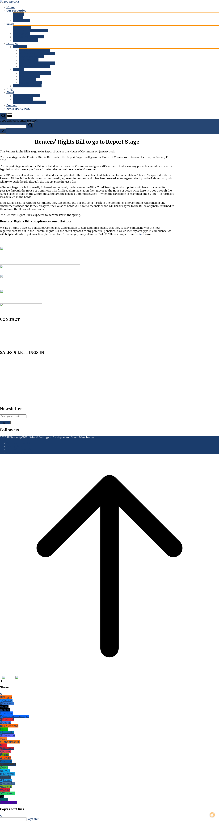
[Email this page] (27, 677)
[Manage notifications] (212, 814)
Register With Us (30, 82)
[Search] (30, 125)
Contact (11, 105)
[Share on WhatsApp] (21, 677)
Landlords (20, 46)
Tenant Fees (27, 79)
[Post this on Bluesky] (8, 677)
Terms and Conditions (20, 443)
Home (10, 7)
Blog (9, 89)
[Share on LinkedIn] (24, 677)
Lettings (12, 43)
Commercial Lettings (27, 85)
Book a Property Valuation (30, 30)
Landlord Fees (28, 59)
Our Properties (16, 10)
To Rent (18, 17)
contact (139, 234)
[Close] (1, 693)
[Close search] (3, 131)
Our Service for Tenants (35, 73)
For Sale (18, 14)
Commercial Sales (25, 40)
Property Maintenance (34, 66)
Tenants (18, 69)
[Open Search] (3, 116)
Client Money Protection (29, 102)
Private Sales (22, 27)
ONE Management (31, 56)
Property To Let (29, 76)
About (10, 92)
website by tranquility (19, 452)
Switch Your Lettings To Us (37, 63)
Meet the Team (23, 99)
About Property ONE (26, 95)
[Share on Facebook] (1, 677)
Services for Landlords (34, 50)
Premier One (21, 33)
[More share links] (34, 677)
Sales (10, 23)
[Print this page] (30, 677)
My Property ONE (18, 108)
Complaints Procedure (20, 449)
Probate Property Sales (28, 36)
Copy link (32, 819)
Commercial (21, 20)
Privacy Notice (15, 446)
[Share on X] (17, 677)
